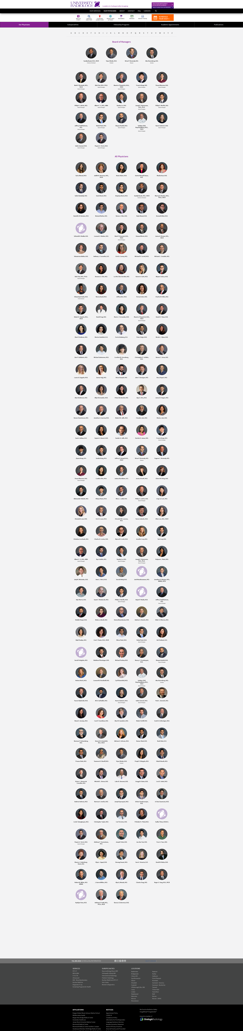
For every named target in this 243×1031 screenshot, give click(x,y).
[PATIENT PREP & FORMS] (110, 15)
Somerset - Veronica (158, 983)
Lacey (133, 989)
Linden (133, 992)
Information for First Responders (115, 1020)
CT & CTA (75, 975)
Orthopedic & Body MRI (109, 973)
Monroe (133, 998)
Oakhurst (155, 976)
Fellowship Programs (121, 25)
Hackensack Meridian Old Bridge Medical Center (87, 1029)
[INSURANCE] (121, 15)
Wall (153, 994)
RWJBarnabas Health (79, 1015)
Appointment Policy (112, 1013)
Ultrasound (76, 978)
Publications (218, 25)
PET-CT (75, 971)
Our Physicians (110, 11)
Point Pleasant (156, 978)
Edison (133, 980)
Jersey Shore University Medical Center (84, 1022)
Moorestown (135, 1001)
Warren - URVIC (156, 998)
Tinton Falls (155, 989)
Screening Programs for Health (82, 987)
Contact (131, 11)
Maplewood (134, 994)
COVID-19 (109, 1015)
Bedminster (134, 971)
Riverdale (155, 980)
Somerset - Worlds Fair (158, 985)
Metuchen (134, 996)
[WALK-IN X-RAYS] (78, 15)
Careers (147, 11)
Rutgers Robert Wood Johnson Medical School (86, 1013)
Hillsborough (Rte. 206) (138, 987)
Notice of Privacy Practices (114, 1026)
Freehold (133, 985)
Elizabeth (134, 983)
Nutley (154, 974)
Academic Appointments (170, 25)
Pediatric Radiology (108, 978)
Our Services (95, 11)
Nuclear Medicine (78, 982)
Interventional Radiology (109, 975)
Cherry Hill (134, 976)
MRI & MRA (76, 973)
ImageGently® (152, 1012)
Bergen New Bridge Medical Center (83, 1017)
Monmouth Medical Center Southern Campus (86, 1026)
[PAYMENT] (132, 15)
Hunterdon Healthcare (79, 1020)
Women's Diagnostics (108, 984)
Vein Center (105, 982)
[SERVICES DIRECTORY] (89, 15)
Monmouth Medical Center (80, 1024)
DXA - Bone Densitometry (80, 980)
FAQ (139, 11)
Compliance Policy (111, 1017)
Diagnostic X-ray (77, 984)
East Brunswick (135, 978)
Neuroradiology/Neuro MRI (110, 971)
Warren (154, 996)
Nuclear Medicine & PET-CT (110, 980)
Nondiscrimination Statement (115, 1024)
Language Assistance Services (115, 1022)
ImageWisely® (144, 1012)
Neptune (154, 971)
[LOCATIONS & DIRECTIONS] (100, 15)
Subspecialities (73, 25)
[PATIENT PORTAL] (142, 15)
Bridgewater (135, 974)
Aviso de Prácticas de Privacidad (115, 1029)
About (122, 11)
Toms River (155, 992)
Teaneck (154, 987)
